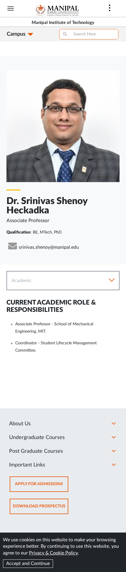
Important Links (27, 465)
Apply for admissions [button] (41, 487)
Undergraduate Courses (37, 437)
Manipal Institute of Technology (63, 22)
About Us (20, 423)
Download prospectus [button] (40, 509)
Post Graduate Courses (36, 451)
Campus (16, 34)
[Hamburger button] (10, 8)
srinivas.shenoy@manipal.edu (49, 247)
